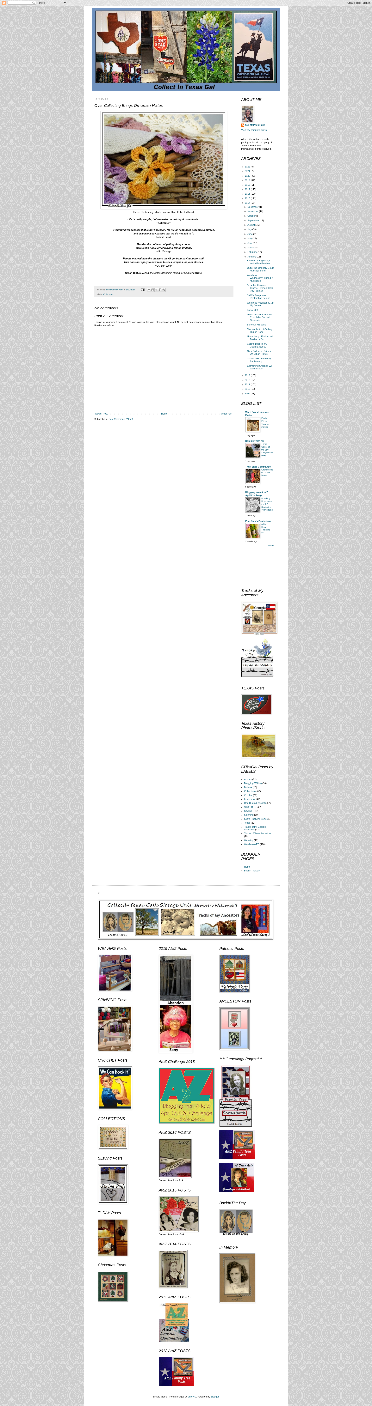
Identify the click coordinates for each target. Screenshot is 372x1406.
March (251, 247)
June (250, 234)
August (251, 225)
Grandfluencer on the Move (267, 473)
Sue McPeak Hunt (255, 125)
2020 (248, 175)
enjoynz (192, 1396)
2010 (248, 389)
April (250, 243)
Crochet (248, 795)
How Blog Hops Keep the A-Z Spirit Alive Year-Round (267, 504)
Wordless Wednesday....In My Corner (260, 304)
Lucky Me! (252, 310)
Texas (247, 822)
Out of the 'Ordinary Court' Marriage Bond (260, 269)
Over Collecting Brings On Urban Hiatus (259, 352)
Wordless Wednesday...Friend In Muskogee (260, 278)
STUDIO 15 (250, 807)
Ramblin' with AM (254, 441)
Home (164, 413)
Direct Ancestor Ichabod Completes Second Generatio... (259, 317)
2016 (248, 193)
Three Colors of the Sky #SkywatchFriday (267, 450)
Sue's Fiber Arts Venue (256, 819)
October (251, 216)
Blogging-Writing (253, 783)
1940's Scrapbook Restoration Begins (258, 297)
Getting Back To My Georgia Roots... (257, 345)
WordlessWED (251, 844)
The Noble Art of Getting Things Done (259, 330)
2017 (248, 189)
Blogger (215, 1396)
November (253, 211)
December (253, 207)
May (249, 238)
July (249, 229)
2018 (248, 185)
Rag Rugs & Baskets (255, 803)
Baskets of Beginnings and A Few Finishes (258, 262)
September (253, 220)
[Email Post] (142, 289)
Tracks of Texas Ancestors (257, 833)
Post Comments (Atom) (121, 419)
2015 (248, 198)
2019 (248, 180)
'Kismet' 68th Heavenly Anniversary (259, 360)
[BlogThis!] (153, 290)
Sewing (248, 811)
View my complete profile (254, 130)
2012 (248, 380)
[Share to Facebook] (160, 290)
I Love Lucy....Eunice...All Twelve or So (260, 338)
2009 (248, 393)
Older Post (226, 413)
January (252, 256)
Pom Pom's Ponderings (258, 521)
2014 (248, 203)
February (252, 252)
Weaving (248, 840)
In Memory (249, 799)
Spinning (249, 815)
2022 (248, 166)
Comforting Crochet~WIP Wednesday (260, 367)
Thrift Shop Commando (258, 466)
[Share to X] (156, 290)
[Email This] (149, 290)
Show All (270, 545)
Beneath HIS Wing (256, 324)
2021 (248, 171)
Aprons (248, 779)
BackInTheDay (252, 870)
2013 (248, 375)
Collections (108, 294)
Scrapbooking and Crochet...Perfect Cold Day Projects (260, 288)
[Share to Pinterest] (164, 290)
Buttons (248, 787)
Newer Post (101, 413)
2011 (248, 384)
